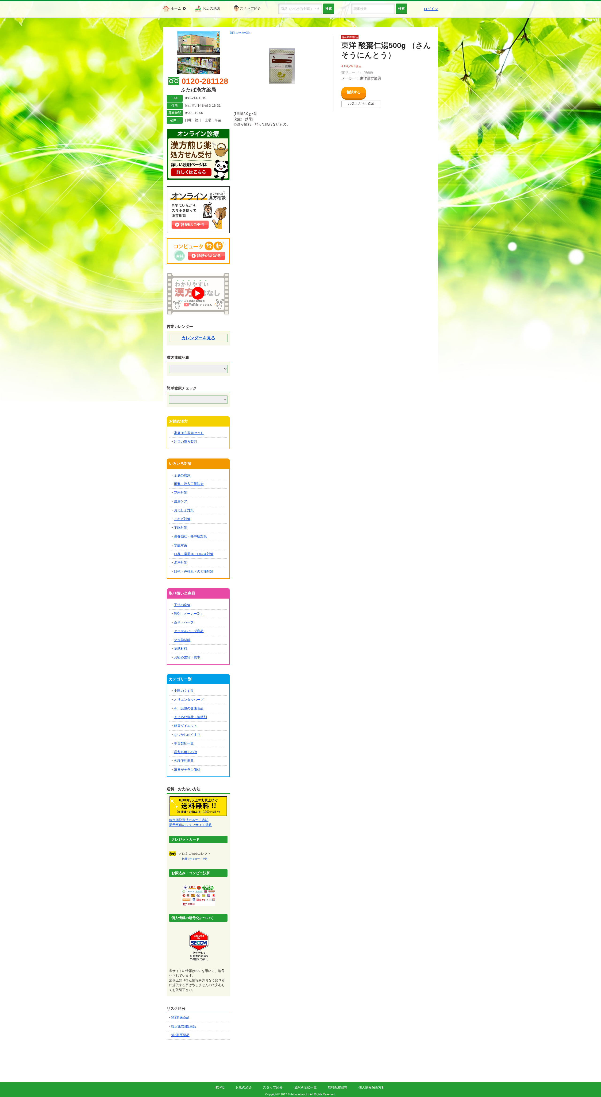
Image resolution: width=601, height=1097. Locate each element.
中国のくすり (184, 691)
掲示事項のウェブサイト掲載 (190, 825)
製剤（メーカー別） (240, 32)
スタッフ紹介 (250, 8)
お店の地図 (211, 8)
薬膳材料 (180, 648)
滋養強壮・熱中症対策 (190, 536)
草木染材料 (182, 640)
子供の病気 (182, 475)
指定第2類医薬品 (183, 1026)
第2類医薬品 (180, 1017)
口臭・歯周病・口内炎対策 (193, 554)
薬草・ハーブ (184, 622)
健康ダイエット (185, 726)
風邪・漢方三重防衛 (189, 484)
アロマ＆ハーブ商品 (189, 631)
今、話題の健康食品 (189, 708)
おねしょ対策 (184, 510)
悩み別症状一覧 (305, 1087)
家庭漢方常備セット (189, 433)
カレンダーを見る (198, 338)
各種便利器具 (184, 761)
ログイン (431, 9)
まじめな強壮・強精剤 (190, 717)
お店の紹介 (243, 1087)
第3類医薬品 (180, 1035)
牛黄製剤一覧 (184, 743)
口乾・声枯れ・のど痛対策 (193, 571)
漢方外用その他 (185, 752)
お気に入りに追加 (361, 104)
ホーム (176, 8)
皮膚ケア (180, 501)
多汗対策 (180, 562)
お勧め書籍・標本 (187, 657)
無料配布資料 (337, 1087)
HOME (219, 1087)
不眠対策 (180, 527)
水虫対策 (180, 545)
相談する (354, 92)
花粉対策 (180, 492)
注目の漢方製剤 (185, 441)
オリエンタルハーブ (189, 699)
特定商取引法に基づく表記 (188, 820)
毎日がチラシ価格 (187, 770)
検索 (401, 8)
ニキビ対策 (182, 519)
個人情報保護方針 (371, 1087)
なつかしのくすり (187, 735)
